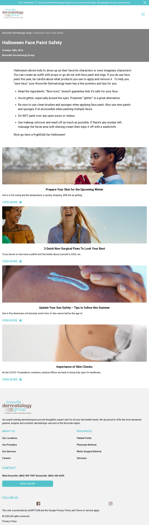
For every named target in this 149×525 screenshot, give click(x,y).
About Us (8, 431)
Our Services (9, 451)
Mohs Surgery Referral (89, 451)
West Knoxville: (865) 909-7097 (18, 475)
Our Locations (9, 438)
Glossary (81, 458)
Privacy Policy (9, 521)
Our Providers (9, 444)
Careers (6, 458)
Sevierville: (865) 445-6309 (50, 475)
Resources (84, 431)
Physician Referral (86, 444)
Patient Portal (84, 438)
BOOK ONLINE (27, 483)
